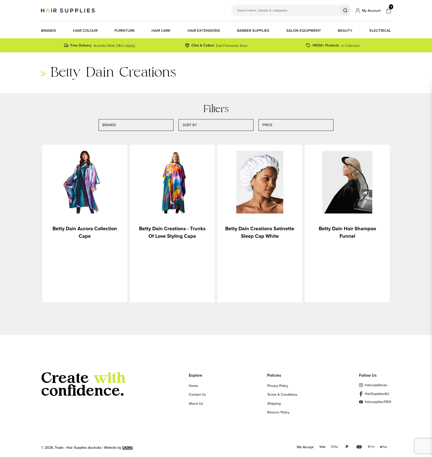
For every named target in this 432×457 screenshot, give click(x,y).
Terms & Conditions (282, 394)
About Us (196, 403)
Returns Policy (278, 412)
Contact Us (197, 394)
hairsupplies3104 (378, 402)
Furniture (124, 30)
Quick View (85, 183)
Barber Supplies (253, 30)
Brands (48, 30)
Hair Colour (85, 30)
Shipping (274, 403)
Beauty (345, 30)
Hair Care (161, 30)
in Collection (336, 45)
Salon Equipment (303, 30)
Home (193, 385)
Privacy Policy (277, 385)
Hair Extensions (204, 30)
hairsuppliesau (376, 384)
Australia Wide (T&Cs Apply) (102, 45)
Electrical (380, 30)
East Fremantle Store (220, 45)
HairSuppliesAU (377, 393)
